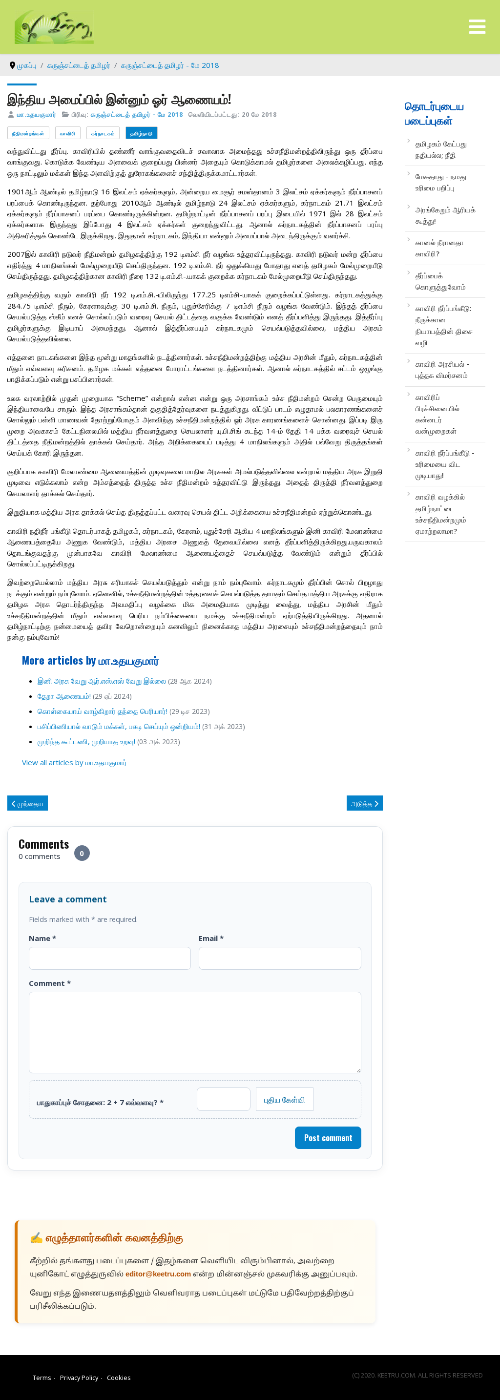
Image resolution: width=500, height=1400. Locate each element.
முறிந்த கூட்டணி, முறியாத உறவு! (86, 741)
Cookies (119, 1377)
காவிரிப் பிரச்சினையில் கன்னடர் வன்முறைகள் (437, 414)
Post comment (328, 1138)
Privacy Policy (79, 1377)
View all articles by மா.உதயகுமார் (74, 762)
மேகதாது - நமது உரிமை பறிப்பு (441, 181)
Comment (50, 983)
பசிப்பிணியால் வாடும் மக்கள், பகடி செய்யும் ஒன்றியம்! (119, 726)
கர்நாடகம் (103, 133)
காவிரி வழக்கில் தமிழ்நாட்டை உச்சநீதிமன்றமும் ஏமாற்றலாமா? (441, 514)
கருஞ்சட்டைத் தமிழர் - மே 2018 (137, 114)
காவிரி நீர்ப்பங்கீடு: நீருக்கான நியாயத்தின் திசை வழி (444, 325)
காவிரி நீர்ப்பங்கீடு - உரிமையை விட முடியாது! (445, 464)
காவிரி (68, 133)
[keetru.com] (54, 26)
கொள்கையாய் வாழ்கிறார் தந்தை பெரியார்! (102, 711)
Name (42, 938)
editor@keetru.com (158, 1274)
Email (211, 938)
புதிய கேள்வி (284, 1099)
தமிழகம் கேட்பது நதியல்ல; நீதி (441, 149)
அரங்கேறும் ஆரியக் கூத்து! (446, 215)
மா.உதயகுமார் (37, 114)
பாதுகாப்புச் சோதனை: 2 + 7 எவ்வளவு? (100, 1102)
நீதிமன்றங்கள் (28, 133)
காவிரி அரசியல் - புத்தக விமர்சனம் (442, 369)
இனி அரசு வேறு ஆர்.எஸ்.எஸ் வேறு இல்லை (102, 681)
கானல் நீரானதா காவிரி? (440, 247)
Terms (42, 1377)
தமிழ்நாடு (141, 133)
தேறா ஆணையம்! (64, 696)
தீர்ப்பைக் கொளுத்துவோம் (441, 281)
